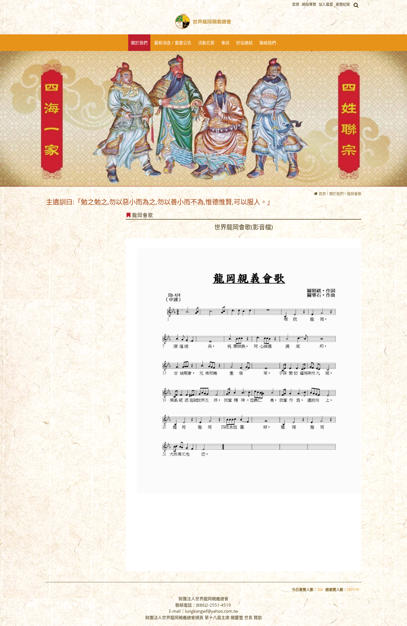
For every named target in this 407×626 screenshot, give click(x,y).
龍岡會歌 (354, 193)
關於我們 (336, 193)
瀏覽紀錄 (343, 4)
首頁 (322, 193)
